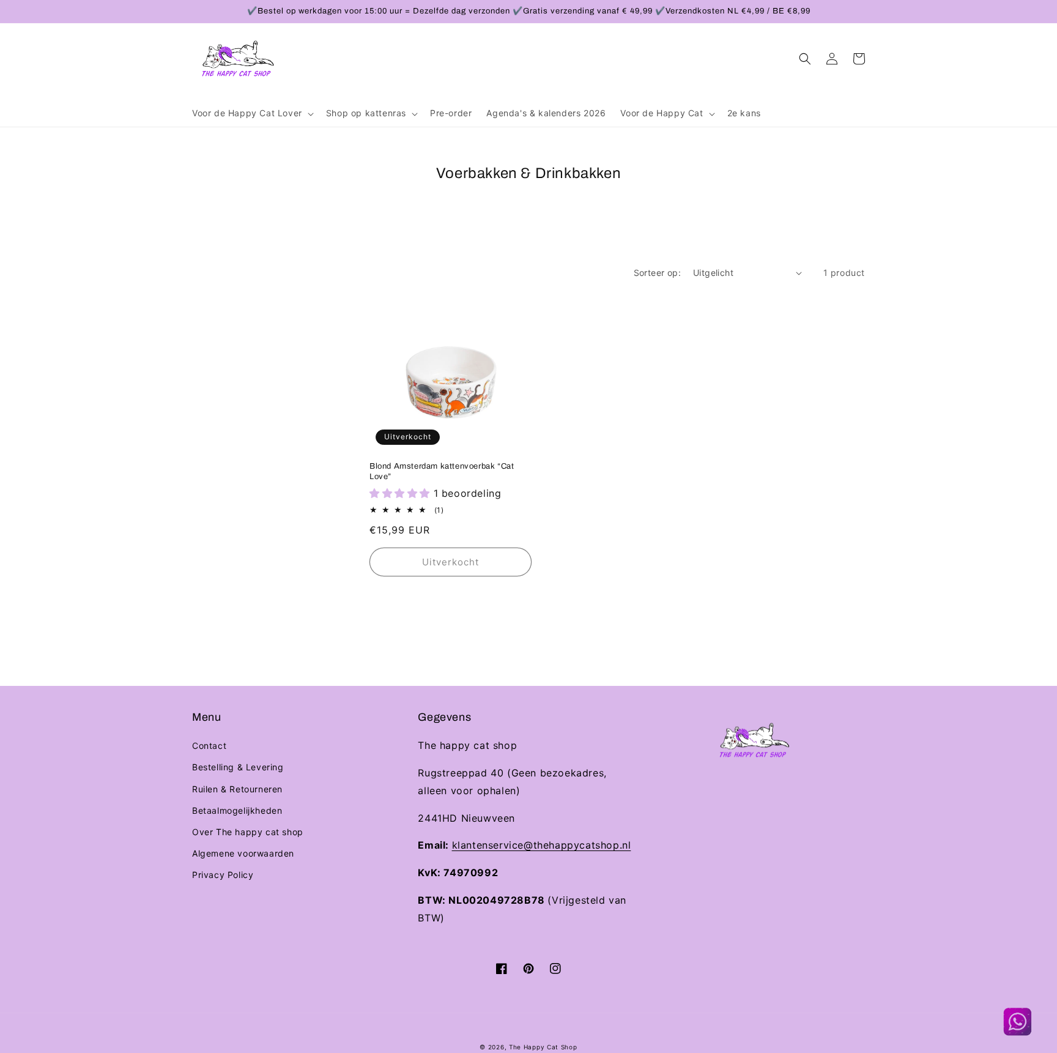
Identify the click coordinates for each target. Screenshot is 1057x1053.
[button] (252, 113)
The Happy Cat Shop (543, 1047)
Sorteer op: (657, 272)
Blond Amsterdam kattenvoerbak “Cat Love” (441, 471)
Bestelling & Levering (238, 767)
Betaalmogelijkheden (237, 810)
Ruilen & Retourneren (237, 789)
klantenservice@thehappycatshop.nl (541, 845)
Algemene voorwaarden (243, 853)
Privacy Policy (222, 874)
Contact (209, 745)
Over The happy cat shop (247, 832)
